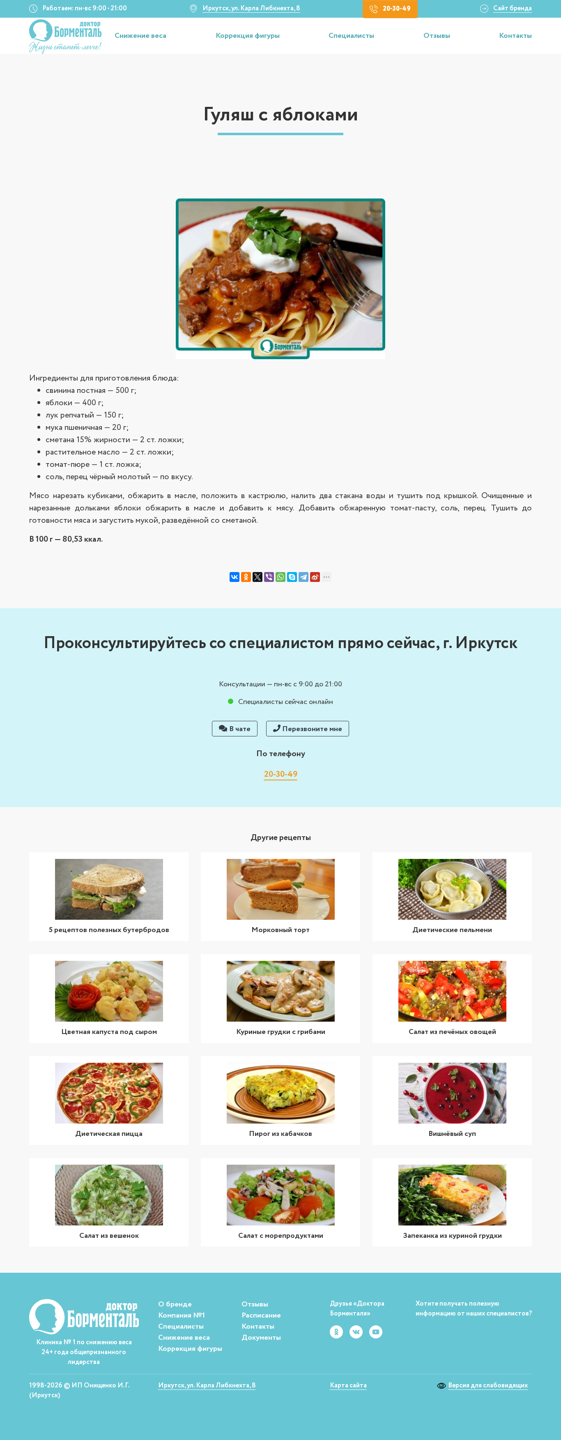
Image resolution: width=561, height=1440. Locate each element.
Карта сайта (348, 1385)
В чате (239, 729)
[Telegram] (303, 577)
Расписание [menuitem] (261, 1315)
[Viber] (269, 577)
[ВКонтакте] (234, 577)
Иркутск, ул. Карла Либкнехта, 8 (251, 8)
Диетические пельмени (452, 930)
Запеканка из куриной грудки (452, 1235)
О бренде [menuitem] (175, 1304)
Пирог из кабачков (280, 1133)
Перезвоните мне (311, 729)
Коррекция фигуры (248, 36)
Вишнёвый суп (452, 1133)
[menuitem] (142, 36)
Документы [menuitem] (261, 1337)
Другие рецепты (281, 838)
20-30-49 (397, 9)
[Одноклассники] (246, 577)
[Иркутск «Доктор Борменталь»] (65, 36)
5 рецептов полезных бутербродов (109, 930)
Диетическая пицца (109, 1133)
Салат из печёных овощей (452, 1032)
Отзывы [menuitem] (254, 1304)
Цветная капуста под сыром (109, 1032)
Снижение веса (140, 36)
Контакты (515, 36)
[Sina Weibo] (315, 577)
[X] (257, 577)
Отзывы (436, 36)
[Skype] (292, 577)
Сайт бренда (512, 8)
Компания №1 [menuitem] (181, 1315)
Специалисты (351, 36)
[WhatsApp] (280, 577)
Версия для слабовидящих (488, 1385)
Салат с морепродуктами (280, 1235)
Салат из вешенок (109, 1235)
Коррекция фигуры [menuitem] (190, 1348)
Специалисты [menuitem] (181, 1326)
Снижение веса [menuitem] (184, 1337)
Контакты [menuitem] (257, 1326)
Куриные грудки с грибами (280, 1032)
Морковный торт (280, 930)
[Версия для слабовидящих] (442, 1386)
